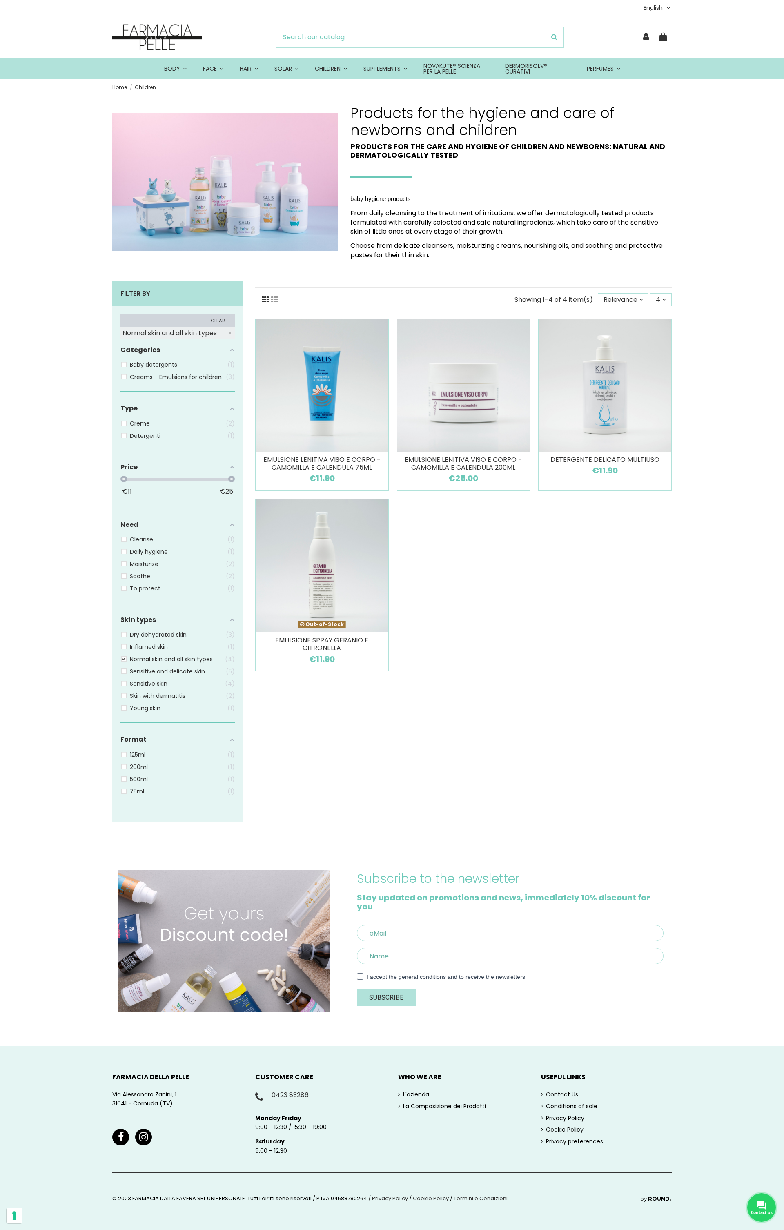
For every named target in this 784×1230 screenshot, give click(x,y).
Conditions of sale (571, 1106)
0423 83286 (290, 1095)
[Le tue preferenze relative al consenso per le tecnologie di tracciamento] (14, 1215)
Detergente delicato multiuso (604, 459)
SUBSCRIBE (386, 997)
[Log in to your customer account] (646, 37)
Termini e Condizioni (481, 1198)
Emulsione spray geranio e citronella (321, 644)
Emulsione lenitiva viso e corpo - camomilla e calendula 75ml (322, 463)
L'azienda (416, 1094)
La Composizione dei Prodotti (444, 1106)
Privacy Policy (565, 1118)
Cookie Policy (565, 1129)
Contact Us (562, 1094)
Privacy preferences (574, 1141)
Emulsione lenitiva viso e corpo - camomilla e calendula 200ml (463, 463)
